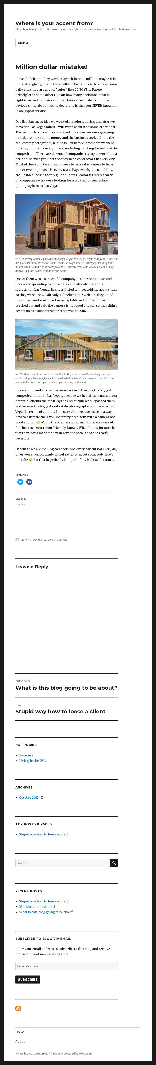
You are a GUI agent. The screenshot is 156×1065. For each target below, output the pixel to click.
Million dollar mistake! (37, 907)
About (20, 1041)
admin (25, 539)
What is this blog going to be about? (46, 912)
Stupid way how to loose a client (43, 834)
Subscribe (28, 979)
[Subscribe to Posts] (18, 1008)
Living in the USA (32, 761)
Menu (23, 43)
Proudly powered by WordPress (73, 1053)
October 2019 (29, 797)
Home (20, 1032)
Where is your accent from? (54, 23)
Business (62, 539)
